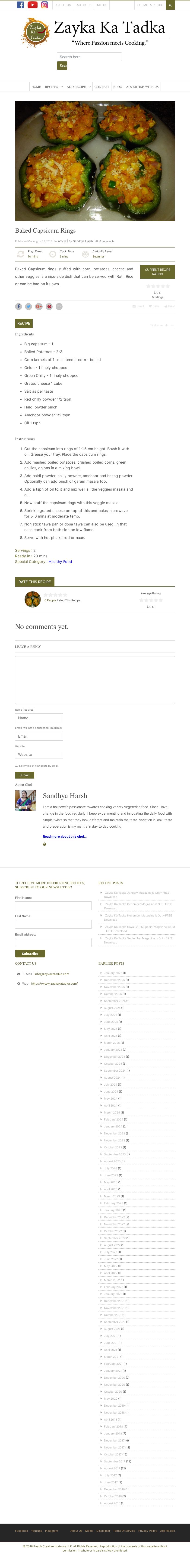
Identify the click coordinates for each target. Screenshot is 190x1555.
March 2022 (112, 1280)
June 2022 (111, 1259)
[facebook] (20, 4)
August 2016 (112, 1503)
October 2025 (113, 994)
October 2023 (113, 1147)
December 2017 (114, 1440)
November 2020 (114, 1384)
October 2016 (113, 1496)
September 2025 (115, 1001)
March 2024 (112, 1112)
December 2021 (114, 1301)
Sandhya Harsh (83, 241)
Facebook (21, 1530)
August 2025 (112, 1008)
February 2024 (113, 1119)
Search (63, 65)
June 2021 (111, 1342)
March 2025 (112, 1042)
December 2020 (114, 1377)
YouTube (36, 1530)
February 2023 (113, 1203)
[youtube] (32, 4)
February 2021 (113, 1363)
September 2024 (115, 1070)
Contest (102, 86)
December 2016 (114, 1489)
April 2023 (110, 1189)
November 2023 (114, 1140)
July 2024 (110, 1084)
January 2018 (113, 1433)
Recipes (51, 86)
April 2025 (110, 1035)
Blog (117, 86)
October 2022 (113, 1231)
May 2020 (110, 1398)
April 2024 (110, 1105)
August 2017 (112, 1468)
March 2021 (112, 1356)
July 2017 (110, 1475)
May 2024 (110, 1098)
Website (20, 746)
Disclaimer (103, 1530)
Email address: (25, 934)
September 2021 (114, 1322)
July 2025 (110, 1015)
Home (36, 86)
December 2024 (114, 1056)
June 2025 (111, 1021)
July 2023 (110, 1168)
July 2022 (110, 1252)
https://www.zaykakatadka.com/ (54, 983)
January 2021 (113, 1370)
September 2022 (115, 1238)
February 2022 (113, 1287)
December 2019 (114, 1405)
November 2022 (114, 1224)
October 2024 (113, 1063)
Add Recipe (76, 86)
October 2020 (113, 1391)
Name (25, 709)
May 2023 (110, 1182)
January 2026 (113, 973)
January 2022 (113, 1294)
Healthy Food (60, 561)
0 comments (106, 241)
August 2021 (112, 1329)
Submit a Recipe (150, 5)
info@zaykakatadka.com (52, 974)
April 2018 (110, 1419)
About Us (63, 5)
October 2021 (113, 1315)
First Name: (23, 898)
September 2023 (115, 1154)
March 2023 (112, 1196)
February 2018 (113, 1426)
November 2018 (114, 1412)
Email (140, 306)
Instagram (51, 1530)
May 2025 (110, 1028)
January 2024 (113, 1126)
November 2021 (114, 1308)
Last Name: (23, 916)
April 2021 (110, 1349)
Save (156, 306)
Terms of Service (124, 1530)
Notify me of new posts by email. (39, 765)
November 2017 (114, 1447)
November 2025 (114, 987)
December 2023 (114, 1133)
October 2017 (113, 1454)
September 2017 (114, 1461)
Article (62, 241)
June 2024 (111, 1091)
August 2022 (112, 1245)
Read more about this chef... (65, 836)
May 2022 (110, 1266)
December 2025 (114, 980)
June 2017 (111, 1482)
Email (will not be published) (38, 727)
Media (102, 5)
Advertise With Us (142, 86)
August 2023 (112, 1161)
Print (171, 306)
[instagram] (44, 4)
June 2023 (111, 1175)
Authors (84, 5)
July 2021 (110, 1336)
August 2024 (112, 1077)
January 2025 (113, 1049)
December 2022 (114, 1217)
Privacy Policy (147, 1530)
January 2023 (113, 1210)
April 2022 (110, 1273)
